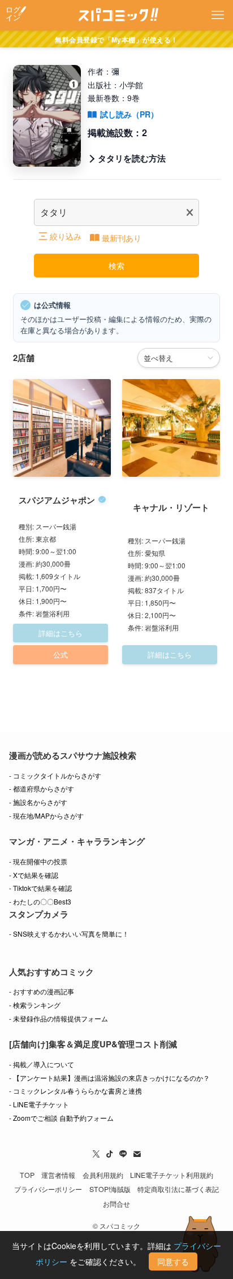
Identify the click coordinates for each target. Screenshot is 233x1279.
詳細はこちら (60, 633)
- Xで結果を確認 (33, 875)
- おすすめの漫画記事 (41, 991)
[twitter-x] (96, 1154)
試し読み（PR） (129, 114)
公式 (60, 654)
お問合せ (116, 1204)
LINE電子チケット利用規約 (171, 1175)
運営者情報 (58, 1175)
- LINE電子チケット (39, 1104)
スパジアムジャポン (57, 500)
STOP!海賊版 (110, 1189)
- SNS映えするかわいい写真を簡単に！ (69, 933)
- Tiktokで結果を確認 (40, 888)
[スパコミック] (116, 15)
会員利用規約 (103, 1175)
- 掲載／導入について (41, 1064)
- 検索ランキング (35, 1005)
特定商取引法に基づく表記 (178, 1189)
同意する (173, 1261)
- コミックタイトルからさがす (55, 775)
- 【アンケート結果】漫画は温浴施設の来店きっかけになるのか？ (109, 1077)
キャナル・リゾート (171, 507)
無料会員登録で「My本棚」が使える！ (116, 39)
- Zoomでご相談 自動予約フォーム (61, 1118)
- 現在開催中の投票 (38, 861)
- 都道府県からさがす (41, 788)
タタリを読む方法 (132, 158)
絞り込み (65, 236)
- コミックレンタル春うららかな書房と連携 (75, 1090)
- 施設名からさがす (38, 802)
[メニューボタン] (217, 15)
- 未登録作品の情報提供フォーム (58, 1018)
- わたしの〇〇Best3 (40, 901)
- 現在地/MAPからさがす (46, 815)
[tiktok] (110, 1154)
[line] (123, 1154)
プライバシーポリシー (48, 1189)
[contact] (137, 1154)
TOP (27, 1175)
